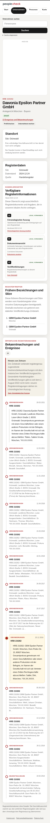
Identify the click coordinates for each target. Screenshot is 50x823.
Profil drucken (9, 124)
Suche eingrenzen (10, 35)
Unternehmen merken (26, 124)
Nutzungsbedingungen (24, 818)
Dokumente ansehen (14, 254)
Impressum (10, 818)
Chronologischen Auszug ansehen (19, 231)
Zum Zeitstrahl (12, 275)
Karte (44, 10)
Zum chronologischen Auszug (19, 393)
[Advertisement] (25, 68)
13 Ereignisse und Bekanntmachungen (18, 120)
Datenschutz (39, 818)
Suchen (25, 30)
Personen (33, 10)
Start (6, 10)
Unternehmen (19, 10)
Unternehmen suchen (11, 19)
